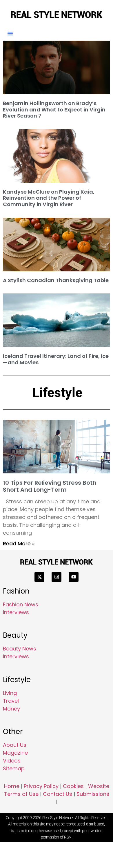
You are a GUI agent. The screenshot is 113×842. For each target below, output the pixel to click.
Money (11, 708)
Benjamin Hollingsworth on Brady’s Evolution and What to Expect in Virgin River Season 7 (54, 109)
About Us (14, 745)
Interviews (16, 612)
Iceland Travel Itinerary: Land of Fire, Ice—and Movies (56, 359)
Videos (12, 760)
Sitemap (14, 768)
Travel (11, 700)
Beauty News (19, 648)
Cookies (73, 786)
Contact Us (57, 794)
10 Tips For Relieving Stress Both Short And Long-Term (49, 486)
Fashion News (20, 604)
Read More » (19, 543)
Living (10, 693)
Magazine (15, 752)
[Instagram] (56, 577)
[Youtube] (74, 577)
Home (11, 786)
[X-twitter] (39, 577)
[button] (10, 33)
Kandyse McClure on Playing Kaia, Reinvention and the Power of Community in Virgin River (48, 198)
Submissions (92, 794)
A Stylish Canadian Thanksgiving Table (56, 280)
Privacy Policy (41, 786)
